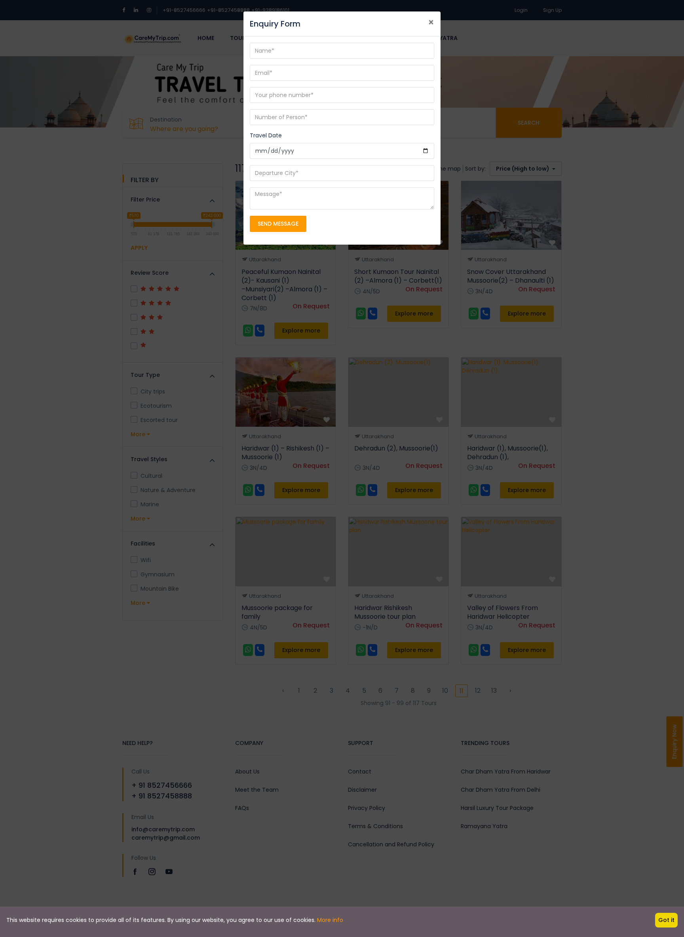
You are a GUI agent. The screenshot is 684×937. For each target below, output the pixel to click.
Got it (666, 920)
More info (330, 920)
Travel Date (266, 135)
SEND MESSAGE (278, 224)
